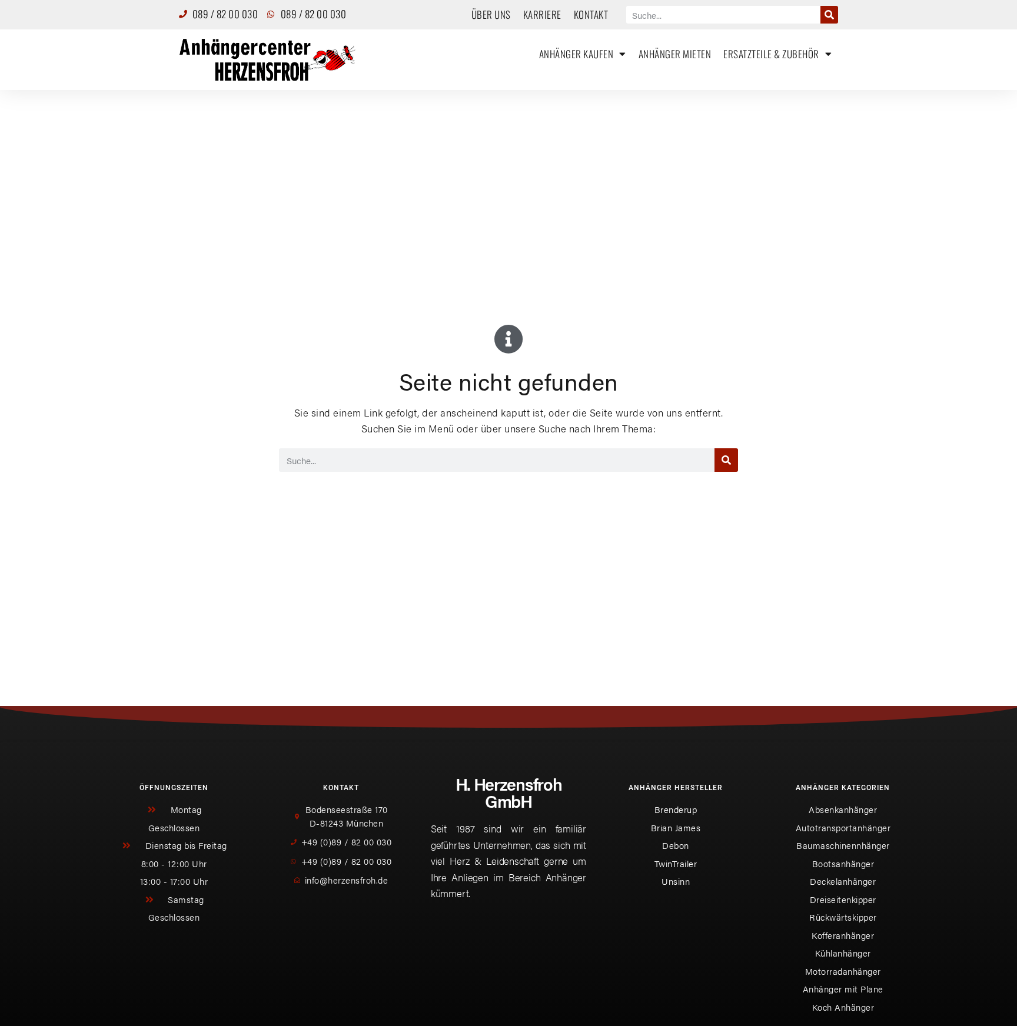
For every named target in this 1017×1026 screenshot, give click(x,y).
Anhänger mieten (675, 53)
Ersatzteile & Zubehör (771, 53)
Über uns (491, 14)
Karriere (542, 14)
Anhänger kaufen (576, 53)
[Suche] (829, 15)
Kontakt (591, 14)
